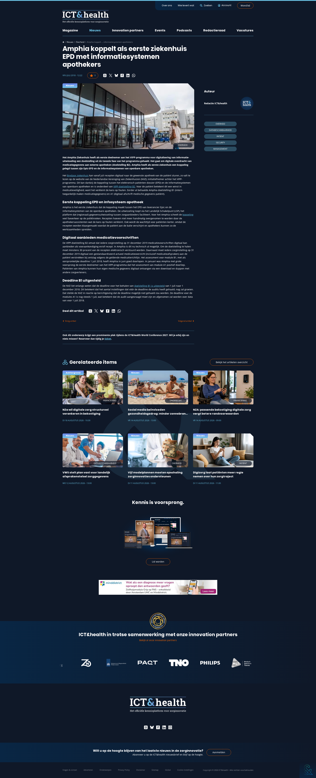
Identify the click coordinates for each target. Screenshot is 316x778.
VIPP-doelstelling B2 (124, 186)
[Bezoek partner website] (69, 663)
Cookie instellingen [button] (185, 770)
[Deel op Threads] (104, 75)
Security (220, 142)
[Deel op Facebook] (122, 75)
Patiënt (220, 136)
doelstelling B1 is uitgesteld (149, 285)
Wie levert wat (186, 5)
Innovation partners (128, 30)
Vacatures (245, 30)
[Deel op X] (110, 75)
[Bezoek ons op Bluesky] (152, 727)
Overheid (80, 42)
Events (160, 30)
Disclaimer (140, 770)
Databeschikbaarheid (220, 130)
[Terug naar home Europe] (86, 16)
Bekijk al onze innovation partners (158, 640)
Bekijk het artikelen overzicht (232, 362)
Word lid (245, 5)
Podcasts (184, 30)
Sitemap (155, 770)
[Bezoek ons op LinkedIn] (164, 727)
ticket (108, 338)
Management (220, 148)
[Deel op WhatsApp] (133, 75)
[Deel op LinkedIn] (128, 75)
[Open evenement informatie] (308, 770)
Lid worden (158, 561)
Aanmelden (218, 752)
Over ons (167, 5)
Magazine (70, 30)
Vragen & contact (70, 770)
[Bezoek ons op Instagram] (170, 727)
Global (168, 770)
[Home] (63, 42)
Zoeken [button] (208, 5)
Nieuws (95, 30)
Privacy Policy (124, 770)
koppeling (188, 214)
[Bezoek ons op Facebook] (158, 727)
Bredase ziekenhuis (78, 175)
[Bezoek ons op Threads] (146, 727)
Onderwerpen (105, 770)
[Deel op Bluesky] (116, 75)
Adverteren (88, 770)
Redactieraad (214, 30)
